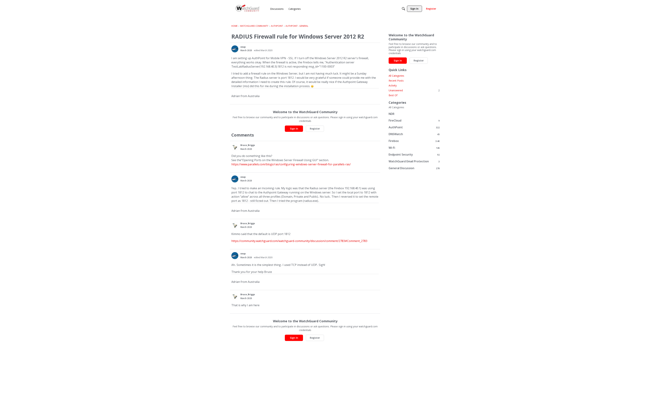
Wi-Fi (414, 148)
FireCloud (414, 120)
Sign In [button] (294, 128)
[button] (234, 48)
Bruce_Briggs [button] (247, 145)
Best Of (393, 95)
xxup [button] (243, 46)
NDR (391, 114)
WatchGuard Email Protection (414, 161)
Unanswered (414, 90)
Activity (393, 85)
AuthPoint (414, 127)
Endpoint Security (414, 154)
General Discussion (414, 168)
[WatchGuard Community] (248, 9)
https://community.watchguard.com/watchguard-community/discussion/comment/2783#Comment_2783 (299, 241)
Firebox (414, 141)
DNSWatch (414, 134)
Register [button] (315, 128)
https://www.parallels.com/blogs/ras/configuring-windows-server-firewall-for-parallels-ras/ (291, 164)
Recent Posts (396, 80)
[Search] (403, 9)
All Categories (396, 75)
